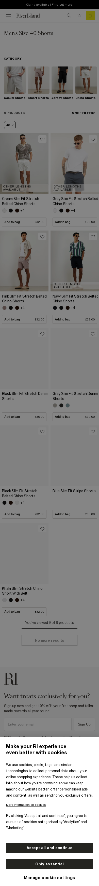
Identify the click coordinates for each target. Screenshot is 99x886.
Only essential (49, 864)
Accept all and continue (50, 848)
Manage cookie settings (49, 877)
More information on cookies (26, 805)
